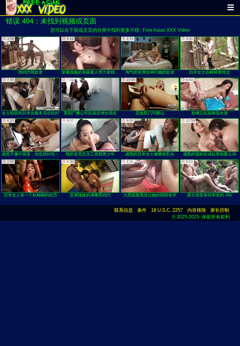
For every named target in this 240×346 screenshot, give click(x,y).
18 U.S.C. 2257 (167, 210)
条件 (142, 210)
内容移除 (196, 210)
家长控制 (219, 210)
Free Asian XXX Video (166, 30)
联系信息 (123, 210)
